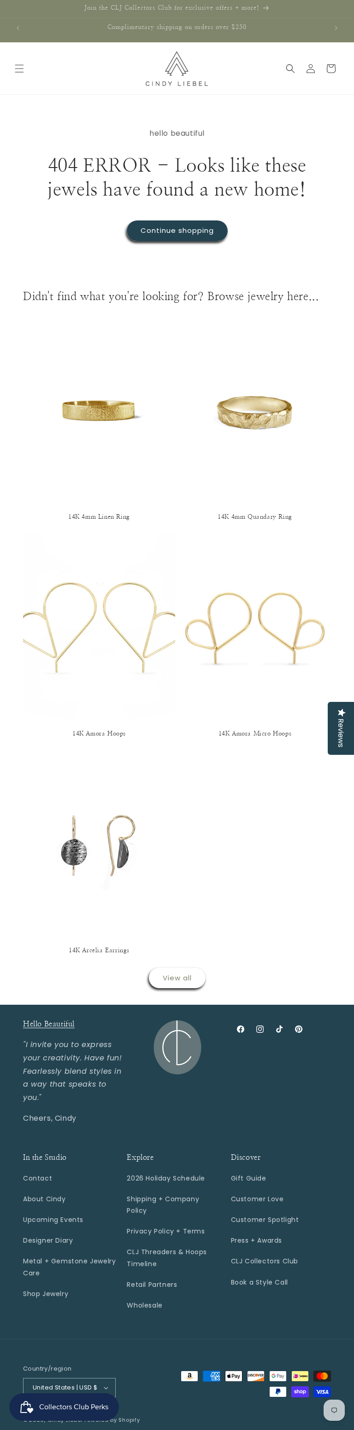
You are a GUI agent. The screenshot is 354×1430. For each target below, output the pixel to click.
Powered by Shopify (112, 1420)
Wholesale (144, 1305)
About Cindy (44, 1199)
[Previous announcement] (18, 28)
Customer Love (257, 1199)
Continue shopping (177, 230)
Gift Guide (248, 1178)
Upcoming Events (53, 1219)
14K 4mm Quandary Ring (255, 517)
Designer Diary (48, 1240)
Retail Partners (152, 1284)
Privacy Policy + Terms (166, 1231)
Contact (37, 1178)
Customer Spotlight (265, 1219)
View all (177, 978)
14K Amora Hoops (99, 734)
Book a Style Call (259, 1282)
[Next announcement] (336, 28)
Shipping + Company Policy (163, 1204)
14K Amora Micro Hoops (255, 734)
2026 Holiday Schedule (166, 1178)
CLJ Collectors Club (264, 1261)
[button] (19, 68)
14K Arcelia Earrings (99, 951)
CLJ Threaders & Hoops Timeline (167, 1257)
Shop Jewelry (45, 1293)
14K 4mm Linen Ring (99, 517)
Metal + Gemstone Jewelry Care (69, 1266)
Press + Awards (256, 1240)
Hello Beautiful (49, 1024)
